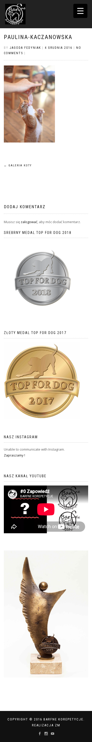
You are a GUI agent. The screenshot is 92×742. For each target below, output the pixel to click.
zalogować (29, 222)
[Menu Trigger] (80, 11)
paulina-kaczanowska (38, 37)
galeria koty (18, 165)
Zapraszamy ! (14, 455)
